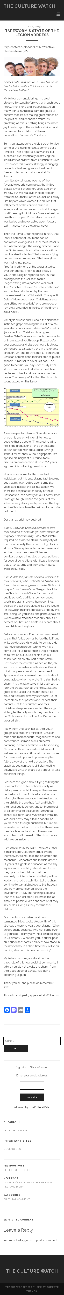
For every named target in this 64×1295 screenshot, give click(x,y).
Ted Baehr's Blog (15, 1130)
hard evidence (24, 618)
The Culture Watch (30, 6)
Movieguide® (12, 1149)
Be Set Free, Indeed (17, 1170)
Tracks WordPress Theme (23, 1287)
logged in (26, 1240)
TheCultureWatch (40, 1107)
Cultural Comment (17, 1199)
